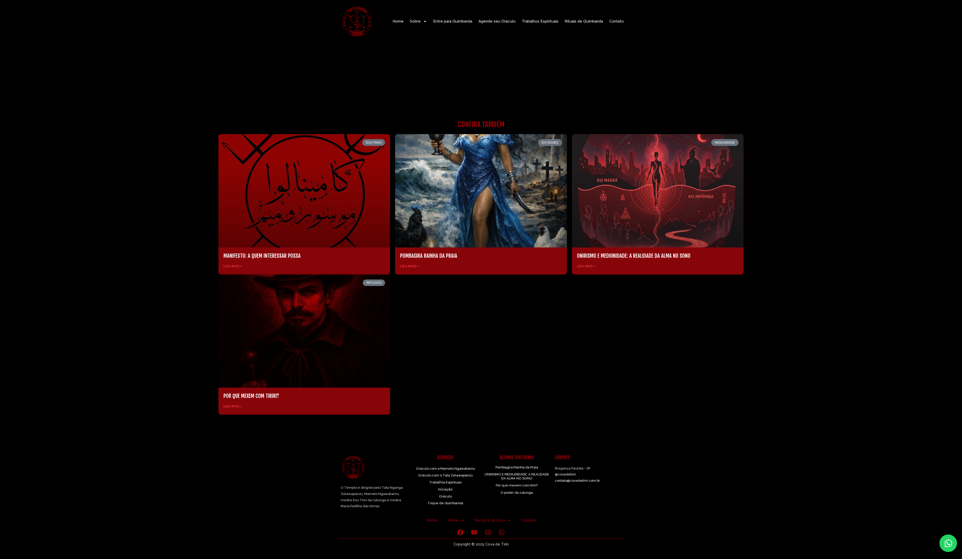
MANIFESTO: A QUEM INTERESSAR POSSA (262, 255)
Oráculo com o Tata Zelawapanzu (445, 475)
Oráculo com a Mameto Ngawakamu (445, 468)
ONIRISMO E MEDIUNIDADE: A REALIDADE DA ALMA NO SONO (633, 255)
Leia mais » (233, 266)
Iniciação (445, 489)
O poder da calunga (517, 492)
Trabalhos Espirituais (540, 21)
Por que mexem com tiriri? (251, 396)
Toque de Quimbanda (445, 503)
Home (398, 21)
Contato (616, 21)
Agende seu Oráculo (497, 21)
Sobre (415, 21)
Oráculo (445, 496)
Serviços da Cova (489, 520)
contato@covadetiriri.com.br (577, 480)
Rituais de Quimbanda (584, 21)
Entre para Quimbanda (452, 21)
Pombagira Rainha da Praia (428, 255)
